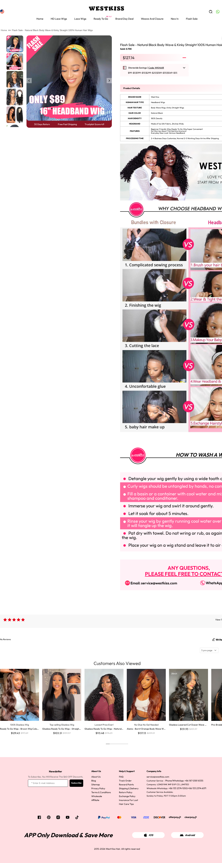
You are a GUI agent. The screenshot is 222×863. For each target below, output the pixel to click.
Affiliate (95, 800)
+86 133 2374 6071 (197, 788)
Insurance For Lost (128, 800)
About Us (96, 776)
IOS (151, 835)
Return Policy (125, 792)
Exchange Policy (127, 796)
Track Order (125, 780)
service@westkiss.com (158, 776)
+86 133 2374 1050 (178, 788)
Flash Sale (192, 18)
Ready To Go (101, 18)
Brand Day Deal (124, 18)
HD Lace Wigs (59, 18)
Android (190, 835)
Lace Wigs (80, 18)
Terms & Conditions (101, 792)
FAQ (121, 776)
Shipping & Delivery (128, 788)
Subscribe (76, 783)
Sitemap (95, 784)
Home (39, 18)
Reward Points (126, 784)
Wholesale (96, 796)
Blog (93, 780)
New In (175, 18)
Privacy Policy (98, 788)
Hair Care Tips (126, 804)
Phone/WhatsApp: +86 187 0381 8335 (184, 780)
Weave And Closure (152, 18)
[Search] (211, 12)
